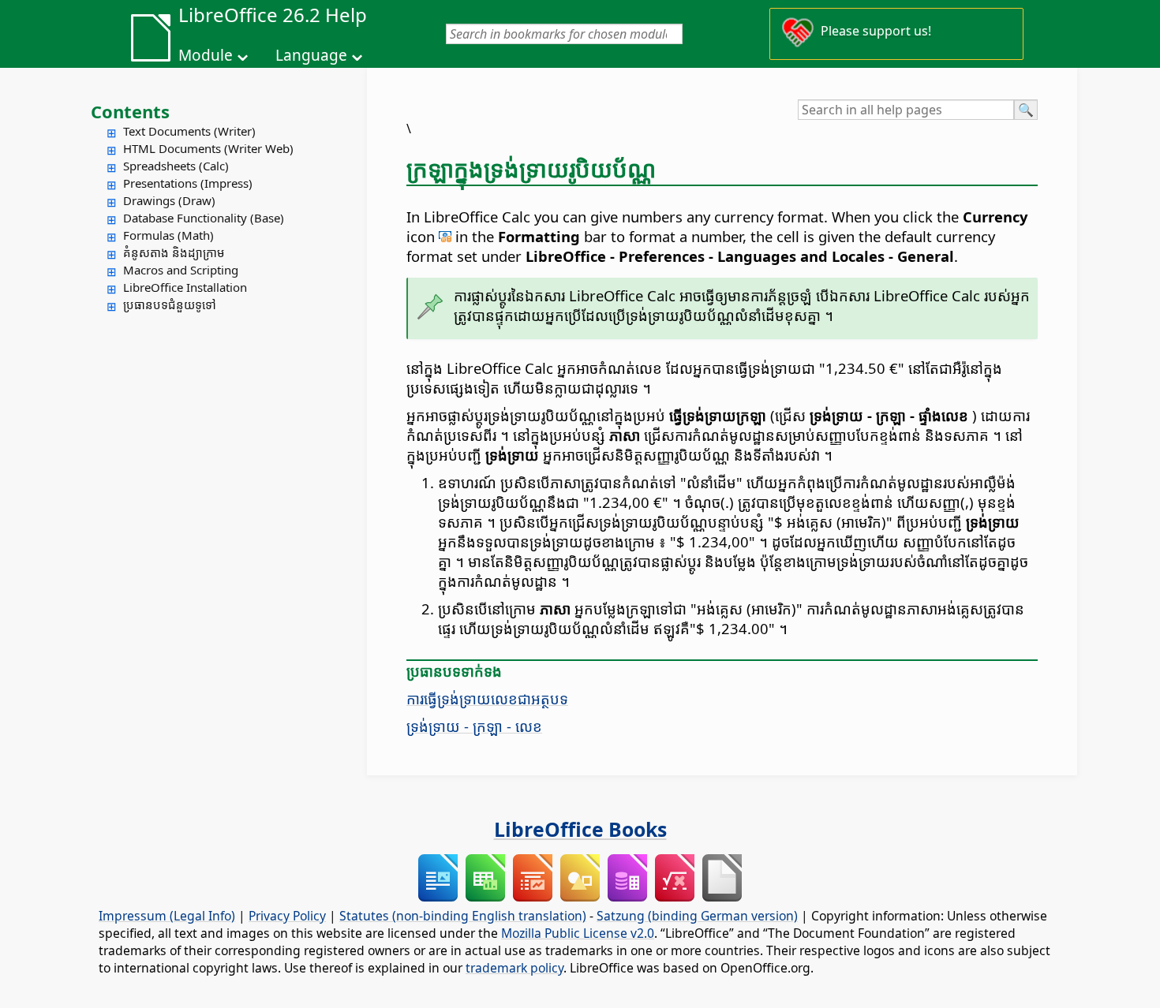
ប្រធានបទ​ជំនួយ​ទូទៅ (169, 304)
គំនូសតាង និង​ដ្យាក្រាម (174, 252)
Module (205, 55)
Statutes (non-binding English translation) (462, 915)
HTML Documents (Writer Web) (208, 148)
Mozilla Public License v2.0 (577, 933)
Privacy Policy (287, 915)
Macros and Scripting (180, 270)
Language (311, 55)
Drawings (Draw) (169, 200)
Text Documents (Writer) (189, 131)
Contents (130, 111)
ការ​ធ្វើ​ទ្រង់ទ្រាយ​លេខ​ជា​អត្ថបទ (487, 698)
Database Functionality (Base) (203, 218)
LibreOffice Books (580, 829)
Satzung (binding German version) (697, 915)
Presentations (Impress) (188, 183)
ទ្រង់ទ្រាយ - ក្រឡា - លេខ (474, 726)
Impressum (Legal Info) (167, 915)
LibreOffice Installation (185, 287)
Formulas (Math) (168, 235)
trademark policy (514, 967)
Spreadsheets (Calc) (176, 166)
